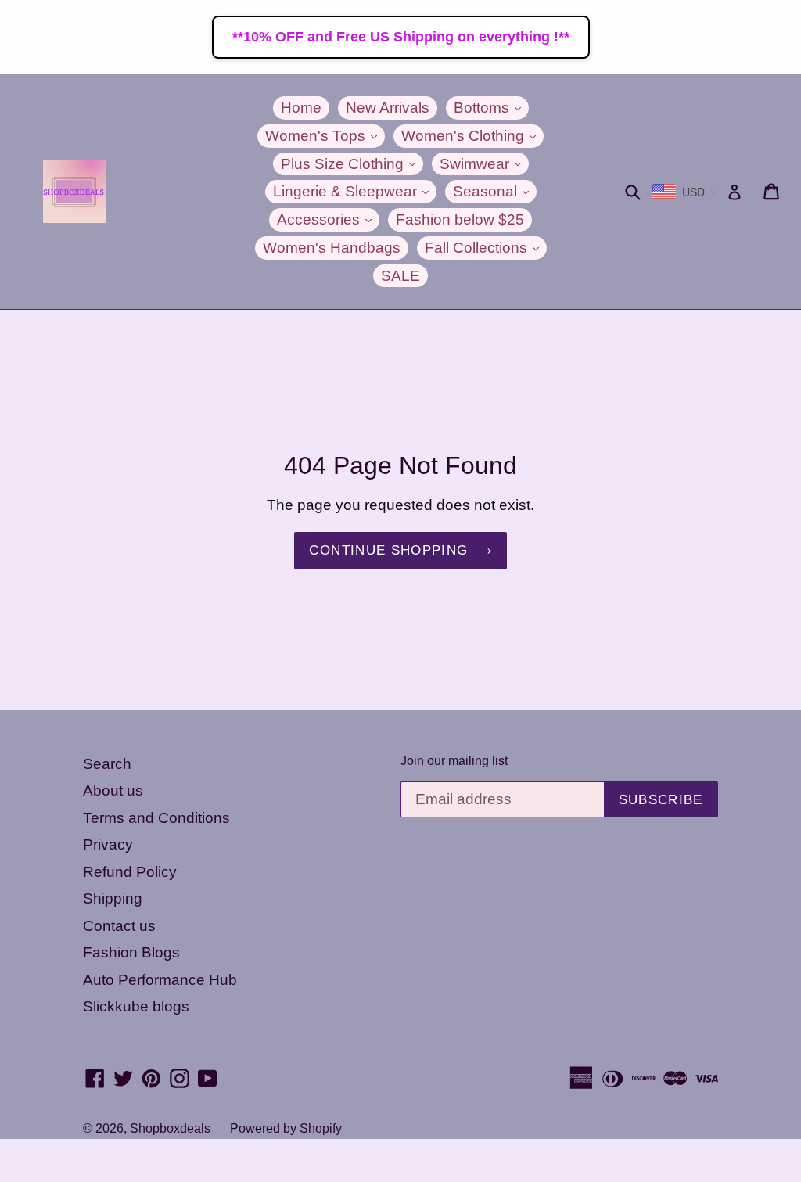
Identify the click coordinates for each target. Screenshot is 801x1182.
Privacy (108, 844)
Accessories (328, 219)
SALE (400, 276)
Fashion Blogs (131, 952)
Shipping (112, 898)
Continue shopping (388, 550)
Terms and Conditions (156, 818)
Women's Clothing (472, 135)
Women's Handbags (331, 247)
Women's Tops (325, 135)
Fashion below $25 (460, 219)
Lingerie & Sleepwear (354, 190)
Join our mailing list (454, 760)
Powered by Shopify (286, 1128)
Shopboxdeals (170, 1128)
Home (301, 107)
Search (107, 764)
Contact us (119, 926)
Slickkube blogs (136, 1006)
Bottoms (491, 107)
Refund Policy (130, 872)
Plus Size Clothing (352, 163)
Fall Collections (486, 247)
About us (113, 790)
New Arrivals (387, 107)
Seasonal (495, 190)
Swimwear (484, 163)
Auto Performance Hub (160, 980)
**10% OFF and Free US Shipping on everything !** (400, 37)
